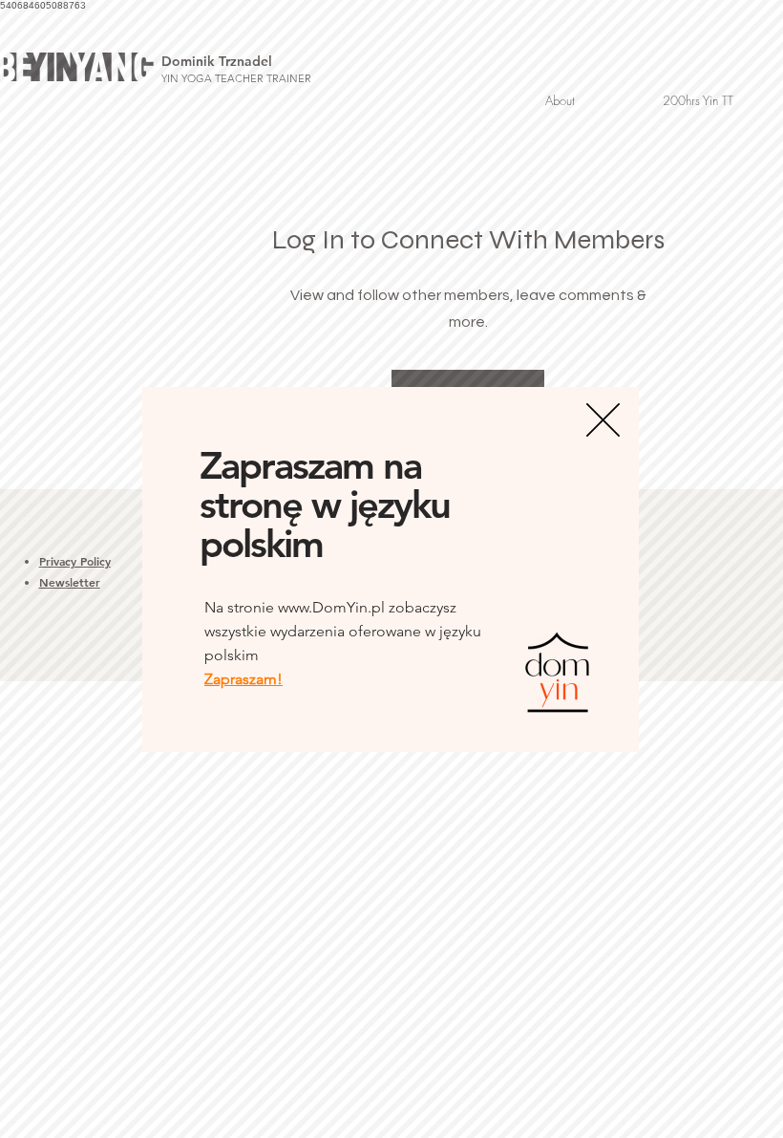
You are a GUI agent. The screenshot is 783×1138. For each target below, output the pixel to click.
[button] (603, 420)
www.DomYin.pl (331, 607)
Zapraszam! (243, 679)
